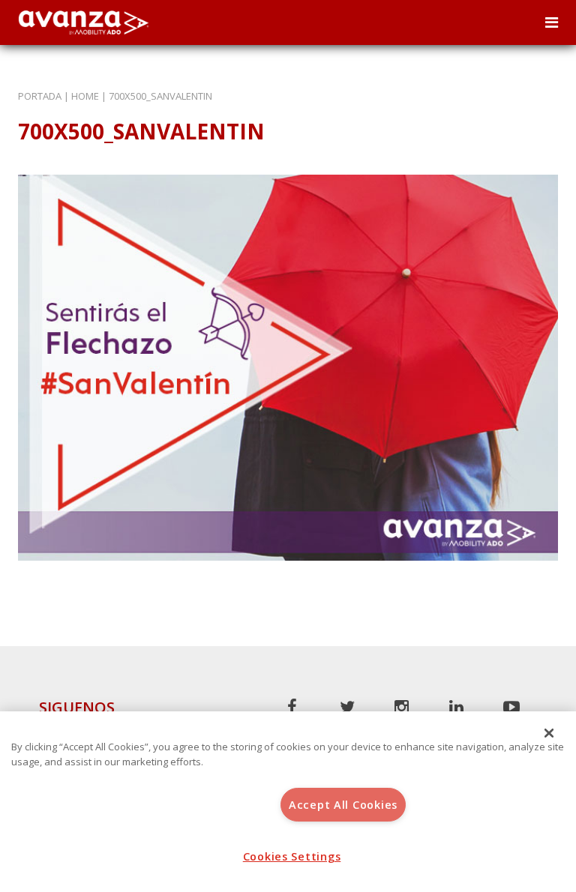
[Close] (549, 733)
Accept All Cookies (343, 805)
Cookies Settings (292, 856)
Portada (40, 96)
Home (85, 96)
